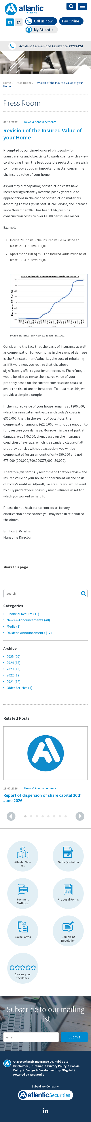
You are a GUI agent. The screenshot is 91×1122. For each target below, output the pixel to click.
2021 (13, 681)
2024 (13, 662)
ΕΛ (19, 22)
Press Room (23, 83)
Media (13, 626)
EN (10, 22)
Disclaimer (20, 1066)
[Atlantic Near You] (23, 856)
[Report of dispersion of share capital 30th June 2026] (45, 753)
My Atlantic (43, 29)
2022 (13, 675)
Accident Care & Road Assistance (51, 46)
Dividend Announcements (29, 632)
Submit (74, 1037)
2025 (13, 656)
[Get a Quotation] (68, 856)
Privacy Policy (56, 1066)
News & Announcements (28, 620)
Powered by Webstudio (28, 1074)
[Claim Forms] (23, 931)
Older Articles (19, 687)
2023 (13, 669)
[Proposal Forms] (68, 893)
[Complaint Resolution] (68, 931)
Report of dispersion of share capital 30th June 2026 (42, 797)
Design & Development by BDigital (49, 1070)
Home (7, 83)
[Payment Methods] (23, 893)
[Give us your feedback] (23, 968)
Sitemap (38, 1066)
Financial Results (23, 614)
